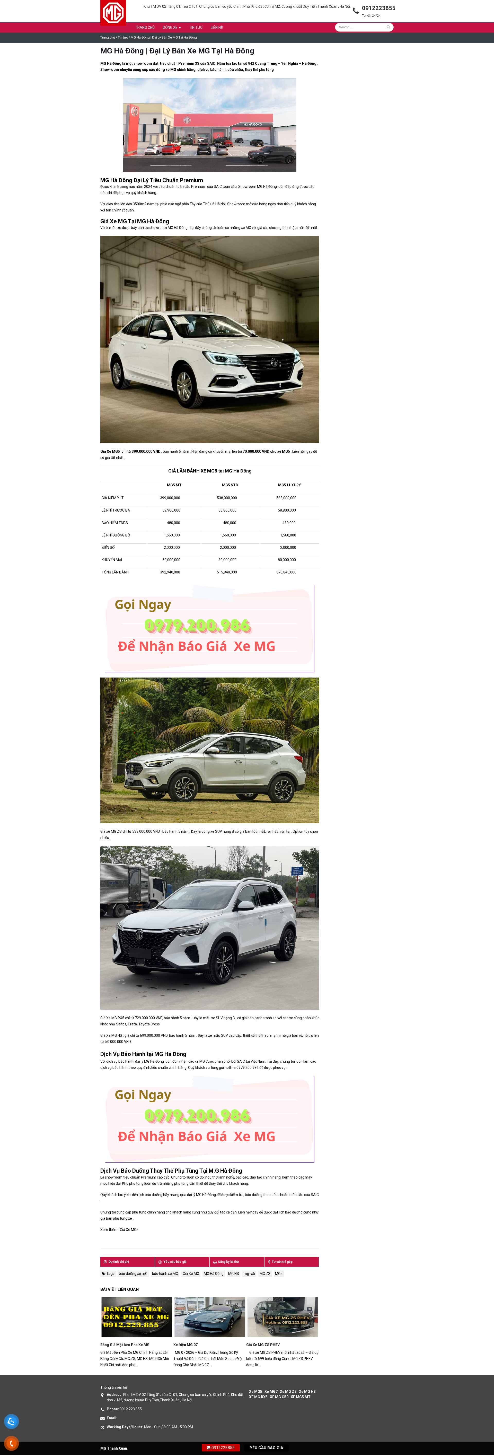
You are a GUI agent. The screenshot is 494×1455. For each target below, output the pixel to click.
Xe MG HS (307, 1391)
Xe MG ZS (288, 1391)
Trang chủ (145, 27)
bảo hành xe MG (165, 1274)
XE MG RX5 (258, 1397)
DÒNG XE (170, 27)
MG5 (279, 1274)
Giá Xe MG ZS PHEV (263, 1345)
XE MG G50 (279, 1397)
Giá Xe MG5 (129, 1230)
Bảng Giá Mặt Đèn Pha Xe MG (124, 1345)
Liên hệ (217, 27)
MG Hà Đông (170, 1054)
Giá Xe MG (191, 1274)
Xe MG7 (271, 1391)
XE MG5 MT (301, 1397)
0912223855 (222, 1447)
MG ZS (265, 1274)
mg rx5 (249, 1274)
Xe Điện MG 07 (185, 1345)
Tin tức (195, 27)
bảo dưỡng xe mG (133, 1274)
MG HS (233, 1274)
